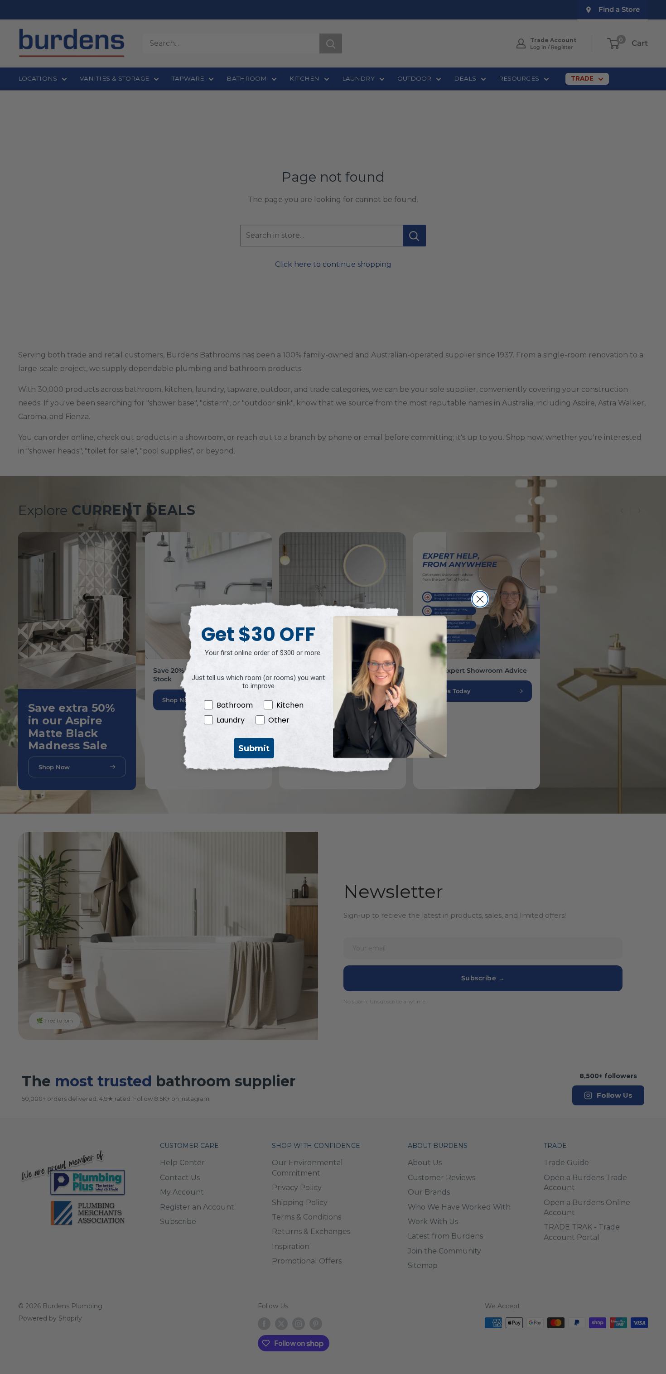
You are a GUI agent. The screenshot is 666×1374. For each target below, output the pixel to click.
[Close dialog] (480, 599)
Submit (254, 748)
